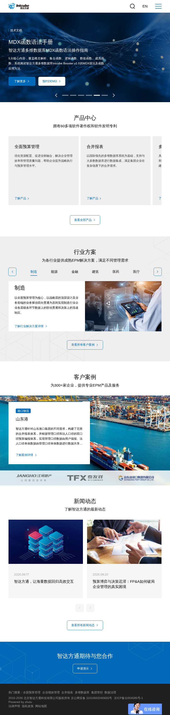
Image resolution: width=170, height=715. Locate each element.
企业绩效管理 (51, 692)
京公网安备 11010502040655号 (91, 698)
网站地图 (41, 706)
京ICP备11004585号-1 (128, 698)
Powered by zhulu (20, 702)
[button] (56, 95)
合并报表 (67, 692)
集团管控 (97, 692)
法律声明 (14, 706)
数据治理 (110, 692)
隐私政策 (28, 706)
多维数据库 (82, 692)
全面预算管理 (31, 692)
